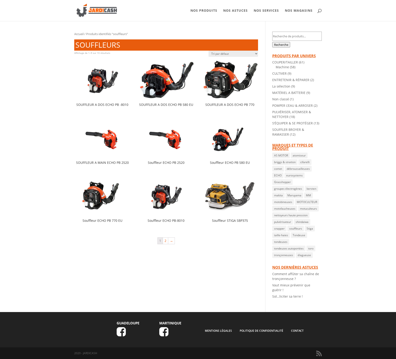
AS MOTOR (281, 155)
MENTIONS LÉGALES (218, 331)
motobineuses (283, 202)
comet (278, 169)
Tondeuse (299, 235)
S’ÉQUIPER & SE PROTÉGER (292, 123)
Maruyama (294, 195)
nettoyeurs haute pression (291, 215)
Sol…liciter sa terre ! (287, 296)
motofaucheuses (284, 209)
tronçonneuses (283, 255)
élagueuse (304, 255)
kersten (311, 189)
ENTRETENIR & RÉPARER (290, 80)
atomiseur (299, 155)
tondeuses (280, 242)
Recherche (281, 45)
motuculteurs (308, 209)
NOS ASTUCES (235, 11)
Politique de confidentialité (261, 331)
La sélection (281, 86)
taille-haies (281, 235)
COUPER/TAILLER (285, 62)
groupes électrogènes (288, 189)
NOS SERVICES (266, 11)
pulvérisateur (282, 222)
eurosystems (294, 175)
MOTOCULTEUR (307, 202)
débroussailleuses (298, 169)
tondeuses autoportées (289, 248)
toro (311, 248)
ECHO (278, 175)
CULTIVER (279, 73)
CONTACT (297, 331)
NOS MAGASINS (299, 11)
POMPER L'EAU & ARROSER (292, 105)
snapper (279, 228)
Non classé (280, 99)
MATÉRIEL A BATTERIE (288, 92)
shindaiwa (302, 222)
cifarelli (305, 162)
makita (278, 195)
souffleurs (295, 228)
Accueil (79, 34)
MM (308, 195)
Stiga (310, 228)
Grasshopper (282, 182)
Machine (282, 67)
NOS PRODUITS (203, 11)
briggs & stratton (285, 162)
